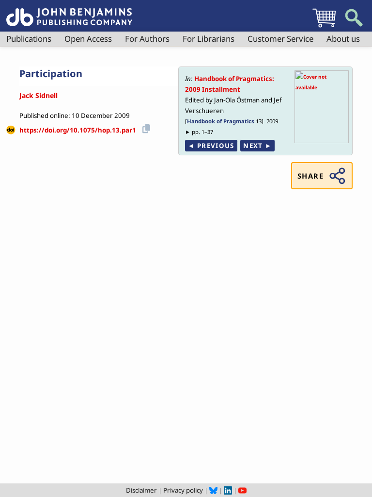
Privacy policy (183, 490)
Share (310, 176)
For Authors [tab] (147, 38)
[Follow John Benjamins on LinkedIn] (228, 490)
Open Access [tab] (88, 38)
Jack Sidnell (38, 95)
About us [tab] (343, 38)
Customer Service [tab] (280, 38)
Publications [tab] (28, 38)
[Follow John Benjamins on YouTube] (242, 490)
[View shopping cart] (324, 27)
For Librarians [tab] (208, 38)
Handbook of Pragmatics (220, 121)
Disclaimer (141, 490)
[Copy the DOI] (144, 127)
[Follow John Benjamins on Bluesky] (213, 490)
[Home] (69, 11)
